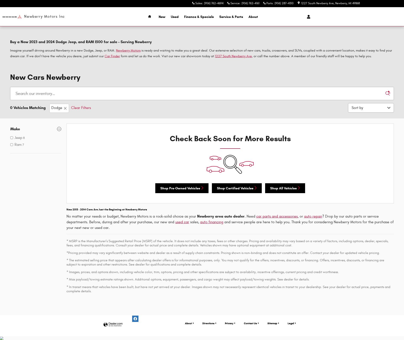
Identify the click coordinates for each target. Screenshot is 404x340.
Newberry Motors (128, 50)
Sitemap (272, 323)
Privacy (229, 323)
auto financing (211, 222)
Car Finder (112, 56)
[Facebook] (135, 319)
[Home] (12, 17)
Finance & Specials (199, 17)
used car (182, 222)
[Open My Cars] (307, 16)
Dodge (56, 108)
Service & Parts (231, 17)
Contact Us (250, 323)
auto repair (313, 216)
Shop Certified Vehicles (235, 188)
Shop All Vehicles (283, 188)
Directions (208, 323)
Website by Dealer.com (113, 325)
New (162, 17)
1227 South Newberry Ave (233, 56)
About (253, 17)
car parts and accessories (277, 216)
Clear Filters (81, 108)
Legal (291, 323)
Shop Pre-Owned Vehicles (180, 188)
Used (175, 17)
